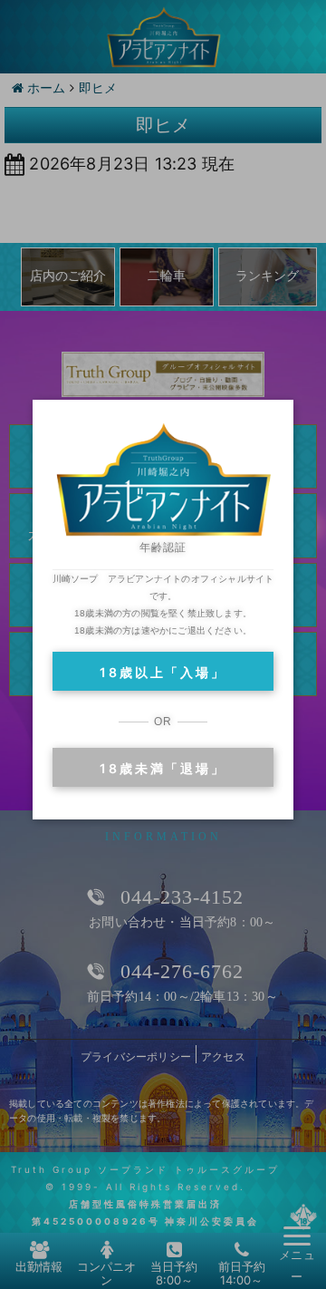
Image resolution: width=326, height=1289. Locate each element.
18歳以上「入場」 (162, 672)
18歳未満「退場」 (162, 768)
